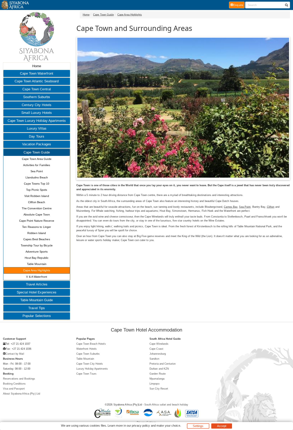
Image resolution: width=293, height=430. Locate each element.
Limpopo (154, 383)
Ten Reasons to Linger (36, 226)
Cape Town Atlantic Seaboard (37, 81)
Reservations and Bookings (19, 378)
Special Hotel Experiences (37, 292)
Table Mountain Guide (36, 300)
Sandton (154, 358)
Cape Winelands (158, 343)
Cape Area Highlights (36, 270)
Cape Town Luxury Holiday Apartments (37, 121)
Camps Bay (230, 206)
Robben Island (36, 233)
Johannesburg (157, 353)
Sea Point (36, 171)
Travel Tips (36, 308)
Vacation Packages (36, 144)
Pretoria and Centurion (162, 363)
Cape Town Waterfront (36, 73)
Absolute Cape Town (37, 214)
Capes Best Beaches (36, 239)
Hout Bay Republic (36, 257)
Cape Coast (156, 348)
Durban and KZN (159, 368)
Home (36, 66)
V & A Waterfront (36, 276)
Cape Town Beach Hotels (91, 343)
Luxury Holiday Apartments (92, 368)
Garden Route (157, 373)
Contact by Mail (15, 353)
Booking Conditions (14, 383)
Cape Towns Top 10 (36, 183)
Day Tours (36, 136)
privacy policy (141, 425)
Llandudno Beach (37, 177)
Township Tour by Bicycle (37, 245)
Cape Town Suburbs (88, 353)
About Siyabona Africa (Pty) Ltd (21, 393)
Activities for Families (36, 165)
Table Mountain (36, 264)
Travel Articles (37, 284)
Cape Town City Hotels (89, 363)
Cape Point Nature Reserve (36, 220)
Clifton (270, 206)
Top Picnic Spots (36, 189)
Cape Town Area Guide (36, 158)
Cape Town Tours (86, 373)
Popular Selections (37, 316)
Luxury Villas (36, 128)
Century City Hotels (36, 105)
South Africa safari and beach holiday (166, 404)
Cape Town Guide (37, 152)
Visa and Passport (14, 388)
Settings (198, 426)
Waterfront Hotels (86, 348)
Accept (221, 426)
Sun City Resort (158, 388)
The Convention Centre (37, 208)
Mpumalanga (156, 378)
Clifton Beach (36, 202)
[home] (15, 5)
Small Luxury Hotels (36, 113)
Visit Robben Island (36, 196)
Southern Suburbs (36, 97)
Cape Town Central (36, 89)
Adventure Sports (37, 251)
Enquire (239, 5)
